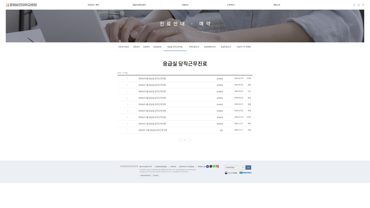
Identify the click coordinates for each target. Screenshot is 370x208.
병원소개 (276, 5)
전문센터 (136, 47)
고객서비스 (231, 5)
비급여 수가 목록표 (244, 47)
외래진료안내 (194, 47)
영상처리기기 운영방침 (186, 167)
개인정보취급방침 (161, 167)
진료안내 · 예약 (93, 5)
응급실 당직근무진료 (175, 47)
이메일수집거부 (203, 167)
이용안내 (185, 5)
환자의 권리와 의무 (146, 167)
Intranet (155, 175)
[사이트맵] (363, 5)
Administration (146, 175)
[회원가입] (354, 5)
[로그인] (359, 5)
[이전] (181, 140)
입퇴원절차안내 (210, 47)
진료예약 (146, 47)
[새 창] (207, 166)
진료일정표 (157, 47)
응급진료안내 (226, 47)
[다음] (189, 140)
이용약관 (173, 167)
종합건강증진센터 (139, 5)
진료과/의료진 (123, 47)
